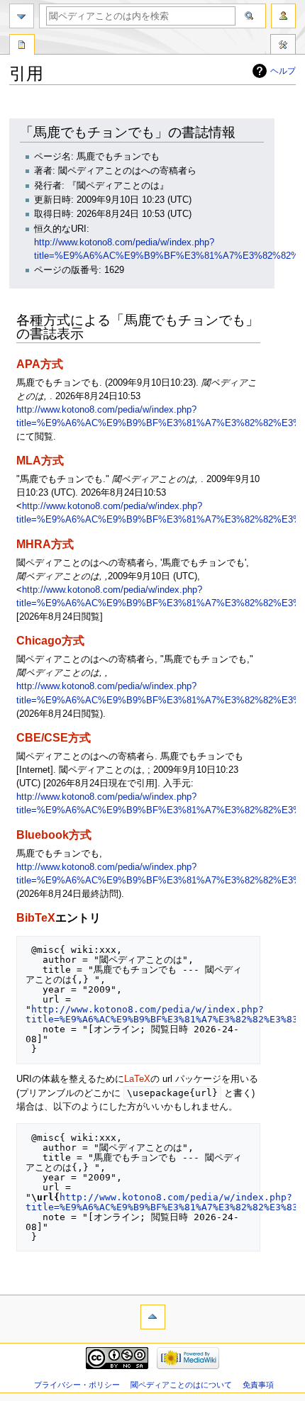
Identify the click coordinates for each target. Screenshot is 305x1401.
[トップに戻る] (152, 1317)
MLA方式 (40, 460)
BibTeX (35, 917)
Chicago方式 (50, 640)
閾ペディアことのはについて (181, 1384)
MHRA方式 (45, 543)
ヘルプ (283, 71)
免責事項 (258, 1384)
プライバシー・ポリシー (77, 1384)
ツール (283, 46)
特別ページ (22, 46)
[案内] (21, 16)
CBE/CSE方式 (53, 737)
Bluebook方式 (54, 834)
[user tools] (283, 16)
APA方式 (39, 363)
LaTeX (137, 1079)
